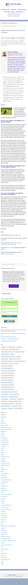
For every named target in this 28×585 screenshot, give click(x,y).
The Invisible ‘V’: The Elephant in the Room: (9, 338)
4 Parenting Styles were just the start (8, 341)
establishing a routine (5, 463)
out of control (3, 513)
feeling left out (4, 469)
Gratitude (3, 484)
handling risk (3, 488)
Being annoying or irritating (17, 41)
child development (5, 354)
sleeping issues (4, 534)
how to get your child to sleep (7, 380)
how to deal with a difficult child (7, 375)
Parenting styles (4, 517)
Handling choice (4, 486)
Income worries (4, 496)
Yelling (2, 563)
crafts (2, 450)
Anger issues (3, 416)
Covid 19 (2, 448)
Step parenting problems (6, 538)
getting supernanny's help (20, 361)
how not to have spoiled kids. (7, 368)
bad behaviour (19, 347)
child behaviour (4, 349)
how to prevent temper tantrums (7, 387)
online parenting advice (13, 396)
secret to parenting (15, 235)
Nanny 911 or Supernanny (6, 509)
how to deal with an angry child (7, 377)
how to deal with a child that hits (7, 373)
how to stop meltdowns (14, 394)
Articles (2, 419)
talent (2, 547)
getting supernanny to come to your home (9, 363)
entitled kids (18, 356)
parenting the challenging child (15, 401)
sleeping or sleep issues (6, 536)
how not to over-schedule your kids (8, 370)
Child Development (5, 442)
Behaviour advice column (6, 41)
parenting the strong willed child (7, 403)
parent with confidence (6, 406)
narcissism (3, 511)
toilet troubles (3, 553)
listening (2, 503)
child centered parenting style (19, 351)
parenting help (20, 399)
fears (2, 467)
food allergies (3, 475)
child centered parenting (6, 351)
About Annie (7, 11)
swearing (3, 542)
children (12, 354)
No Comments (4, 45)
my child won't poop (5, 507)
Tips (24, 44)
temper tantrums (4, 549)
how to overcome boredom (6, 494)
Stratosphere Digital (18, 576)
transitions (3, 555)
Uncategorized (4, 557)
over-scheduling (4, 399)
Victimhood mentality (5, 559)
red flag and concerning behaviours (8, 526)
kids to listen (10, 247)
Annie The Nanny (8, 40)
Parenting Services (5, 9)
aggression (22, 40)
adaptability (3, 347)
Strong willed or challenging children (15, 44)
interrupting (3, 498)
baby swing (3, 423)
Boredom (3, 433)
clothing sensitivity (5, 444)
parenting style (4, 401)
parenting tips (18, 403)
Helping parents (4, 490)
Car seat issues (4, 437)
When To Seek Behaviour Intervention (8, 336)
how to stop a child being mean (7, 389)
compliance (3, 446)
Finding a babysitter (5, 473)
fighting (11, 42)
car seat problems (4, 440)
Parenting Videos (19, 11)
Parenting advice (12, 399)
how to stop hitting (5, 394)
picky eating (14, 406)
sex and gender (4, 532)
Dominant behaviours (5, 42)
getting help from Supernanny (7, 361)
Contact (12, 11)
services (9, 225)
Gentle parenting (4, 482)
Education (3, 458)
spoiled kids (10, 408)
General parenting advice (6, 479)
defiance (2, 452)
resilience (20, 406)
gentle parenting (4, 358)
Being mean (3, 431)
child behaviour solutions (14, 349)
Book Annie (13, 9)
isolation (2, 500)
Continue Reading (13, 286)
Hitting (2, 492)
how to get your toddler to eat (7, 382)
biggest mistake (18, 238)
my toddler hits (4, 396)
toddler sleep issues (18, 408)
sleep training (4, 408)
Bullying (2, 435)
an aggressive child (11, 347)
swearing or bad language (6, 544)
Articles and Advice (22, 9)
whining (2, 561)
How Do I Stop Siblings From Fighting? (13, 38)
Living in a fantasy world (6, 505)
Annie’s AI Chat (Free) (13, 15)
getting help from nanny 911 (14, 358)
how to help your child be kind (7, 384)
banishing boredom (5, 425)
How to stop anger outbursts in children (9, 391)
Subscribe (9, 316)
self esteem (3, 530)
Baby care (3, 421)
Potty (2, 524)
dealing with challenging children (8, 356)
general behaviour (17, 42)
